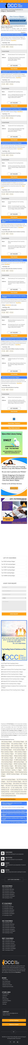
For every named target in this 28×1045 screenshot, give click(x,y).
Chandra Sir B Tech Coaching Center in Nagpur (13, 671)
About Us (5, 997)
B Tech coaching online (16, 787)
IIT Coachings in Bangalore (8, 911)
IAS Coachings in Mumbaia (8, 889)
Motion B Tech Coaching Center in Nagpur (12, 683)
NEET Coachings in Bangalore (9, 946)
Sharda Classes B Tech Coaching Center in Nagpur (14, 690)
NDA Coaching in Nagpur (19, 761)
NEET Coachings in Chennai (8, 943)
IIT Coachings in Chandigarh (8, 913)
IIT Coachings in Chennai (8, 908)
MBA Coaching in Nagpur (20, 765)
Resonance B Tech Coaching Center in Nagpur (13, 674)
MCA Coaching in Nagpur (7, 765)
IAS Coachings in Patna (8, 897)
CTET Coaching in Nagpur (7, 753)
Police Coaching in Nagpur (7, 759)
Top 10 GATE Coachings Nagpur (8, 570)
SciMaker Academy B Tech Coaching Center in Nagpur (14, 676)
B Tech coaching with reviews (8, 793)
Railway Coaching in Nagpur (20, 755)
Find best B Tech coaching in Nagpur (14, 785)
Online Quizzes (6, 993)
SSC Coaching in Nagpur (16, 743)
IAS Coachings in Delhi (7, 887)
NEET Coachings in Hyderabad (9, 945)
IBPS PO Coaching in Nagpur (17, 747)
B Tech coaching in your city (17, 789)
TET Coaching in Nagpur (20, 753)
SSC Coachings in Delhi (7, 922)
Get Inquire (14, 65)
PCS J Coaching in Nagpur (8, 767)
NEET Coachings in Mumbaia (9, 941)
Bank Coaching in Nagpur (7, 755)
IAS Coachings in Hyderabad (9, 892)
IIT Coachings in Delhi (7, 905)
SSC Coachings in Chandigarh (9, 931)
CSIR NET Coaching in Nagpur (13, 774)
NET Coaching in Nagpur (20, 757)
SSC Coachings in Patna (8, 932)
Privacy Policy (5, 998)
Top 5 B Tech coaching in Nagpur (14, 781)
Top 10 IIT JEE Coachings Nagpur (8, 564)
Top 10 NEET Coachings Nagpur (8, 567)
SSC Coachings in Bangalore (9, 929)
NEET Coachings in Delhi (8, 939)
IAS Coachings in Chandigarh (9, 896)
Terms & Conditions (7, 1000)
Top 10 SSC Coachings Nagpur (7, 572)
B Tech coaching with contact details (18, 791)
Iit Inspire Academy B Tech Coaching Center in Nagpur (14, 669)
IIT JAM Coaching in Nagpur (20, 759)
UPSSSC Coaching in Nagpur (20, 763)
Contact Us (5, 995)
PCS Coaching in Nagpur (18, 741)
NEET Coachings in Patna (8, 950)
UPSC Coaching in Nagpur (20, 751)
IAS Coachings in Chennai (8, 891)
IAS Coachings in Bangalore (8, 894)
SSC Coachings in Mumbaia (8, 924)
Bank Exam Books (6, 983)
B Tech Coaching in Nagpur (19, 749)
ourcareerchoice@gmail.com (12, 1013)
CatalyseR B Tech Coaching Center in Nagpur (12, 681)
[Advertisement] (14, 540)
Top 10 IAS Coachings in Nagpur (8, 561)
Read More (23, 32)
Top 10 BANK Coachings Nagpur (8, 575)
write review (13, 305)
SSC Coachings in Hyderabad (9, 927)
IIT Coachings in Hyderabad (8, 910)
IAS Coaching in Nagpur (7, 741)
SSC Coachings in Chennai (8, 925)
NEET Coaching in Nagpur (17, 745)
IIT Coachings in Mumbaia (8, 906)
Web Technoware (17, 1038)
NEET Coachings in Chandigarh (9, 948)
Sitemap (4, 1004)
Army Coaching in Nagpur (7, 761)
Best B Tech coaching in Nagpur (8, 779)
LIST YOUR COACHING (14, 879)
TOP (13, 1031)
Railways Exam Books (7, 984)
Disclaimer (5, 1002)
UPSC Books (5, 979)
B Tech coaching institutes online (9, 795)
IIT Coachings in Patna (7, 915)
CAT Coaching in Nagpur (7, 757)
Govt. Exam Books (6, 981)
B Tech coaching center (21, 793)
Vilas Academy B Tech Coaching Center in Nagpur (13, 678)
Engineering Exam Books (8, 986)
